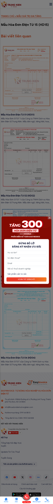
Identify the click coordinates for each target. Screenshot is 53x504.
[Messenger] (36, 499)
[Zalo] (16, 499)
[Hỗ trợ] (47, 499)
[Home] (6, 499)
